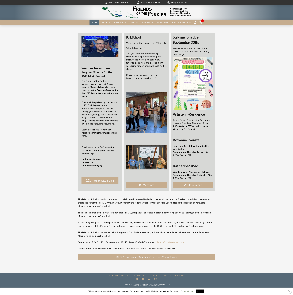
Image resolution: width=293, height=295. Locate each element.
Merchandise (161, 275)
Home (111, 275)
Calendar (141, 275)
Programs (151, 275)
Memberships (130, 275)
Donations (119, 275)
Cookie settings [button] (187, 291)
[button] (200, 22)
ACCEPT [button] (200, 291)
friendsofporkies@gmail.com (170, 242)
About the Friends (176, 275)
